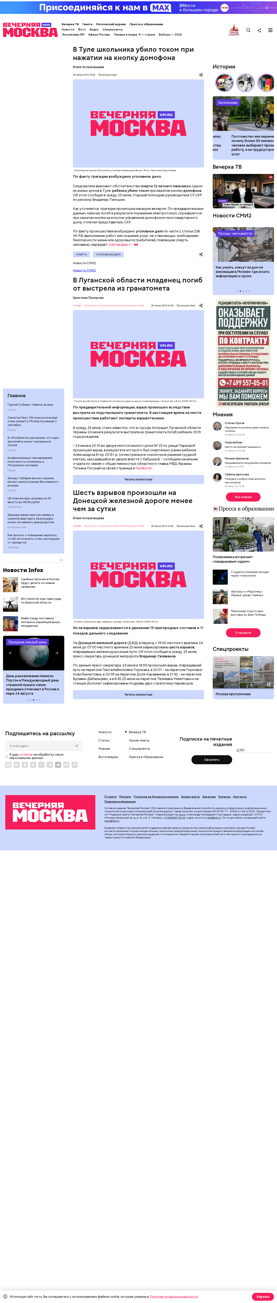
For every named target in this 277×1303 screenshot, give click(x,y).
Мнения (223, 414)
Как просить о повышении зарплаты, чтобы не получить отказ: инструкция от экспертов (33, 538)
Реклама (125, 796)
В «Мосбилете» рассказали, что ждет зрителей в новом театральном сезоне (34, 441)
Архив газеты (139, 740)
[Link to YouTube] (41, 765)
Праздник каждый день (27, 642)
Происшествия (17, 527)
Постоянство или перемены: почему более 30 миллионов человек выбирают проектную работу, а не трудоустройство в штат (243, 113)
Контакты (240, 796)
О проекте (243, 633)
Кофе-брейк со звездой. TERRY (243, 191)
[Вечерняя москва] (50, 812)
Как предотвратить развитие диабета (243, 244)
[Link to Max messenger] (8, 765)
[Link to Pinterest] (75, 765)
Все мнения (243, 497)
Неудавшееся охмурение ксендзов (248, 462)
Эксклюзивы (228, 102)
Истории (224, 66)
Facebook (143, 468)
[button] (10, 653)
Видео (94, 29)
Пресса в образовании (146, 24)
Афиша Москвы (99, 34)
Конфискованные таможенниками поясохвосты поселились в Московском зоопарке (30, 461)
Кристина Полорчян (88, 298)
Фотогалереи (108, 757)
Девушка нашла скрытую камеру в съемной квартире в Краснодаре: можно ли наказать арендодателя (31, 518)
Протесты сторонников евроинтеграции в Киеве (114, 305)
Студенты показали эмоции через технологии (250, 574)
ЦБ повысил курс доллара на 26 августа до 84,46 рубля (29, 500)
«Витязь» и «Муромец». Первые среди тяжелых (247, 593)
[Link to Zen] (33, 765)
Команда (224, 796)
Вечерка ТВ (70, 24)
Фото (82, 29)
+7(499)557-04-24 (174, 817)
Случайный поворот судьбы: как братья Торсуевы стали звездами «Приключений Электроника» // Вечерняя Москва (245, 82)
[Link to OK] (25, 765)
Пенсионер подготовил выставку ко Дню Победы (248, 613)
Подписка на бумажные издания (156, 796)
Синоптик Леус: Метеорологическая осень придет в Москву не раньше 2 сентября (32, 421)
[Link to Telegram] (50, 765)
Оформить (211, 760)
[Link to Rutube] (66, 765)
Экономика (15, 506)
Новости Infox (23, 570)
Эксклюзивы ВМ (73, 34)
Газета (87, 24)
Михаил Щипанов (237, 458)
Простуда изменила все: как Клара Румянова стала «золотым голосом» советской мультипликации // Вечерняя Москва (224, 82)
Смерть (81, 254)
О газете (110, 796)
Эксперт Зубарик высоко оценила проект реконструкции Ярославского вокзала (33, 481)
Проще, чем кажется (235, 233)
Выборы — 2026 (170, 34)
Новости (68, 29)
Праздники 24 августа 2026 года (33, 653)
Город (11, 409)
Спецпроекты (113, 29)
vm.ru (182, 814)
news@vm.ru (111, 821)
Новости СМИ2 (84, 270)
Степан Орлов (234, 423)
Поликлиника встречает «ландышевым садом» (233, 559)
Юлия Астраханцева (88, 67)
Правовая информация (120, 801)
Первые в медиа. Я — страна (134, 34)
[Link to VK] (17, 765)
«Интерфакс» (119, 244)
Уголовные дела (108, 254)
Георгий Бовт (234, 442)
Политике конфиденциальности (174, 1297)
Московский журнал (111, 24)
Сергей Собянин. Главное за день (30, 405)
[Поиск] (248, 30)
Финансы (13, 547)
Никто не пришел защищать (243, 446)
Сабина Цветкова (237, 474)
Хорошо (262, 1297)
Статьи (103, 740)
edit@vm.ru (214, 817)
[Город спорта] (234, 30)
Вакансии (209, 796)
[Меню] (270, 30)
